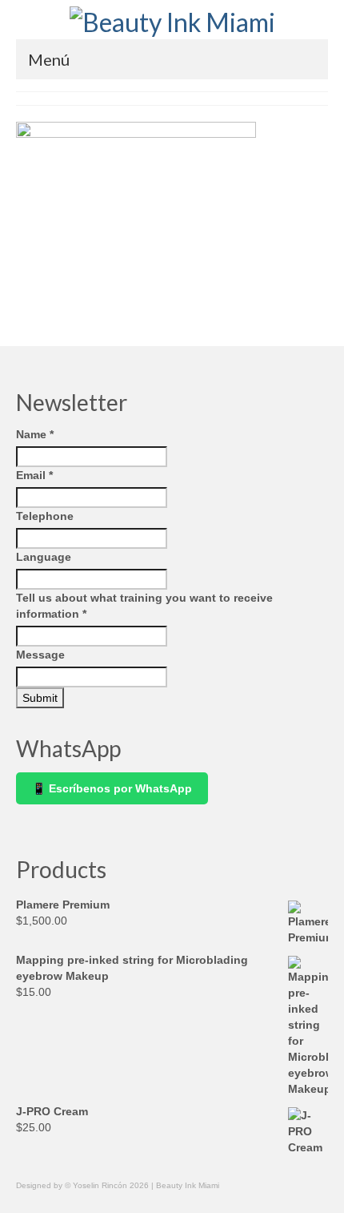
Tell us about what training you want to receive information (144, 605)
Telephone (45, 516)
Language (43, 556)
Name (35, 434)
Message (40, 654)
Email (34, 475)
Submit (40, 697)
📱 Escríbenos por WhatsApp (112, 788)
